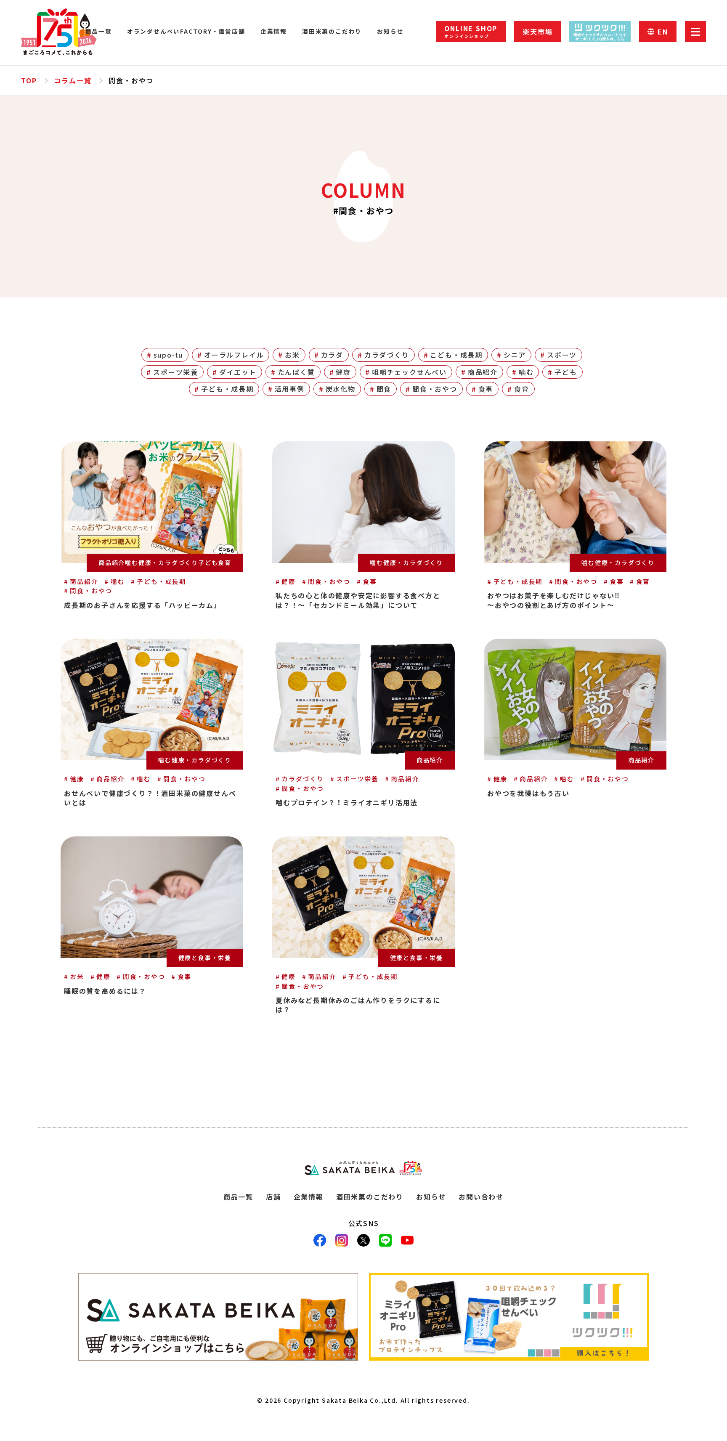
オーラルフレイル (234, 355)
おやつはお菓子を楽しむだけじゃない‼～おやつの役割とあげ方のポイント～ (553, 600)
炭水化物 (341, 389)
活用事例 (290, 389)
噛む (526, 372)
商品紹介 (483, 372)
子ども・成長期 (227, 389)
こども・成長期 (456, 355)
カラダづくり (386, 355)
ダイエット (238, 372)
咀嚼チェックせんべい (409, 372)
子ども (566, 372)
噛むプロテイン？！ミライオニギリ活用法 (347, 802)
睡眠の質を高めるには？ (105, 991)
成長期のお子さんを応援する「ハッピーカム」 (142, 605)
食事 (486, 389)
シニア (515, 355)
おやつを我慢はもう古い (528, 793)
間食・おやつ (434, 389)
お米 (292, 355)
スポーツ (562, 355)
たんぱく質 (296, 372)
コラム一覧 (72, 80)
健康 (343, 372)
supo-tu (168, 355)
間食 (384, 389)
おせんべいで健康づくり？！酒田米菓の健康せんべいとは (150, 797)
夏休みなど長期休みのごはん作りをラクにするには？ (358, 1004)
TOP (29, 80)
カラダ (332, 355)
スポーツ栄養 (175, 372)
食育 (521, 389)
